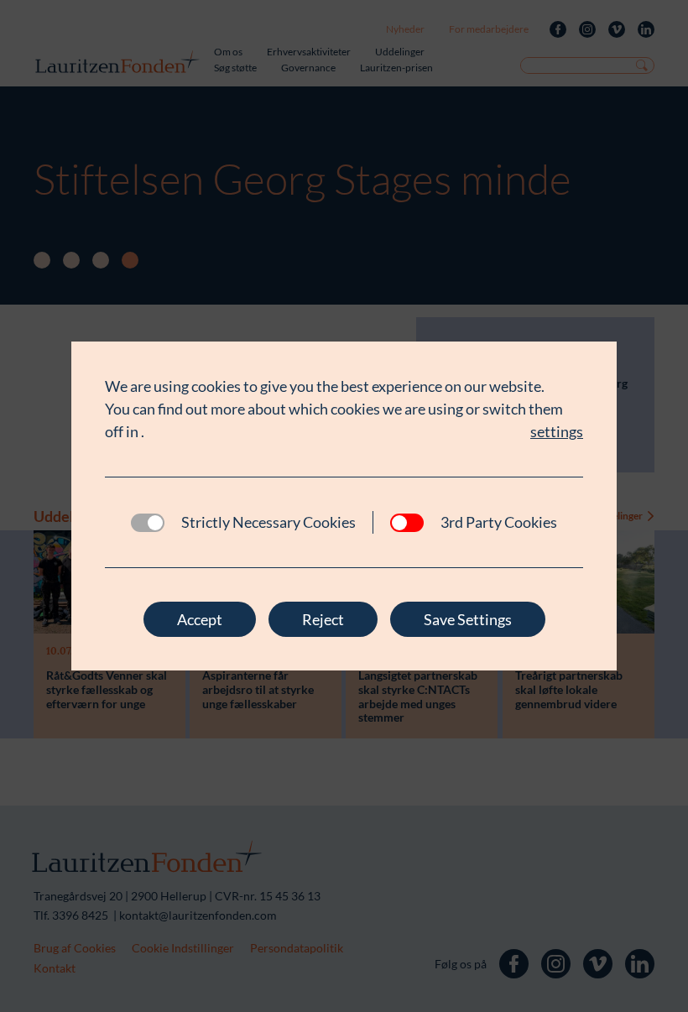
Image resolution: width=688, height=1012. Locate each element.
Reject (323, 619)
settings (556, 431)
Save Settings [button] (468, 619)
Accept (199, 619)
